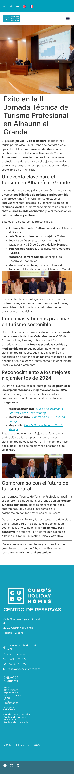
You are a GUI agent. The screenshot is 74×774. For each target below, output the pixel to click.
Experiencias (10, 692)
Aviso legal (10, 719)
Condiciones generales (16, 714)
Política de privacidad (16, 722)
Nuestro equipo (12, 695)
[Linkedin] (18, 765)
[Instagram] (11, 765)
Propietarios (10, 703)
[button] (68, 18)
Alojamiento (10, 690)
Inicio (6, 687)
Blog (6, 700)
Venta (6, 697)
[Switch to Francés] (31, 6)
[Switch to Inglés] (24, 6)
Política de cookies (14, 717)
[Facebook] (5, 765)
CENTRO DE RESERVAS (32, 609)
